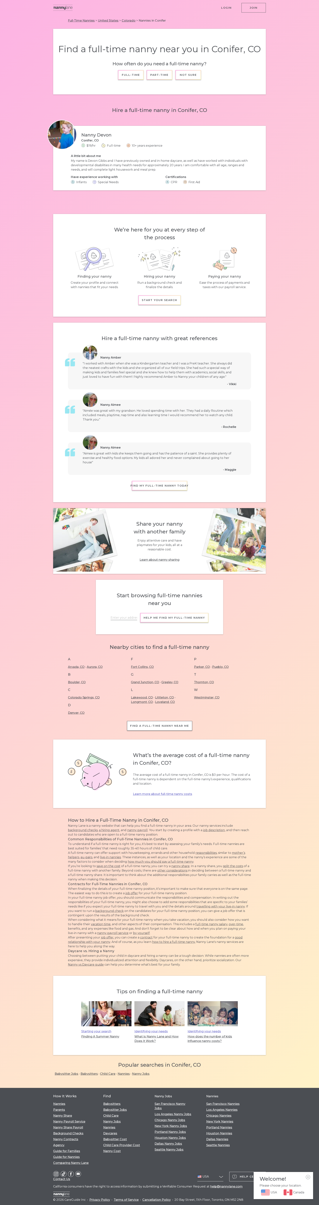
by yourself (141, 933)
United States (108, 20)
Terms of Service (126, 1199)
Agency (58, 1145)
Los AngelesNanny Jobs (173, 1114)
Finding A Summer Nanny (100, 1036)
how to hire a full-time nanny (173, 942)
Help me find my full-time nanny (174, 617)
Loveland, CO (165, 702)
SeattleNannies (218, 1145)
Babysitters (89, 1074)
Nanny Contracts (65, 1139)
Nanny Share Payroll (68, 1127)
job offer (131, 893)
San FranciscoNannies (223, 1104)
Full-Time (131, 75)
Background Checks (68, 1133)
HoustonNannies (219, 1133)
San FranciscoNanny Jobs (170, 1106)
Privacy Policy (99, 1199)
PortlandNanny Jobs (170, 1132)
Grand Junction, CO (145, 682)
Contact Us (61, 1179)
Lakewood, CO (142, 697)
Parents (59, 1109)
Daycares (110, 1133)
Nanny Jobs (141, 1074)
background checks (83, 830)
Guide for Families (66, 1151)
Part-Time (159, 75)
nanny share (180, 866)
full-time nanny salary (211, 924)
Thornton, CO (204, 682)
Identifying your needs (151, 1031)
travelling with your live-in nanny (220, 906)
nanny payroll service (112, 933)
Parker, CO (202, 667)
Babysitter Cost (115, 1139)
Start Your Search (159, 300)
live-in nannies (110, 857)
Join (254, 7)
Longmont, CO (142, 702)
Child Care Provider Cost (121, 1145)
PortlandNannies (219, 1127)
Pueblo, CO (220, 667)
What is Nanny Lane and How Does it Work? (156, 1039)
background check (109, 911)
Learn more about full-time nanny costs (162, 794)
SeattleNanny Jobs (169, 1149)
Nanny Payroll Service (69, 1121)
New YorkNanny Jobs (171, 1126)
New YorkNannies (219, 1121)
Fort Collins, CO (142, 667)
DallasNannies (217, 1139)
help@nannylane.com (226, 1186)
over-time (236, 924)
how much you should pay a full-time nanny (160, 861)
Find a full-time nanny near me (159, 725)
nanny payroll (137, 830)
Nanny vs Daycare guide (86, 964)
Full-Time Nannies (81, 20)
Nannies (124, 1074)
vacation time (101, 924)
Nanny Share (62, 1115)
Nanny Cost (112, 1151)
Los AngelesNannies (222, 1109)
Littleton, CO (164, 697)
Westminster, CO (206, 697)
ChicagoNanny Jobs (170, 1120)
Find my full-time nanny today (159, 485)
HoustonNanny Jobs (170, 1138)
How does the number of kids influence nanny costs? (210, 1039)
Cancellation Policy (156, 1199)
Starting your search (96, 1031)
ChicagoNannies (218, 1115)
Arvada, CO (76, 667)
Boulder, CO (77, 682)
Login (226, 7)
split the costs (233, 866)
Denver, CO (76, 713)
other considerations (172, 870)
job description (214, 830)
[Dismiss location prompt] (308, 1177)
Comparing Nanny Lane (71, 1163)
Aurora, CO (95, 667)
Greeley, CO (169, 682)
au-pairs (86, 857)
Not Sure (188, 75)
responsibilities (206, 853)
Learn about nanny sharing (159, 559)
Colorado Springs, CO (84, 697)
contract (146, 937)
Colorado (129, 20)
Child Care (107, 1074)
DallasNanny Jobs (168, 1143)
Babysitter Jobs (66, 1074)
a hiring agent (109, 830)
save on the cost (108, 866)
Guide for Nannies (66, 1157)
